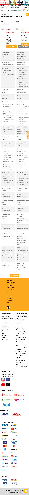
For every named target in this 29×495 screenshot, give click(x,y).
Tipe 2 (17, 21)
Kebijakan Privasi (6, 331)
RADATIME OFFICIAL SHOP (2, 7)
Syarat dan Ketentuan (7, 330)
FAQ (3, 333)
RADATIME (21, 5)
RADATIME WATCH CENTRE (7, 7)
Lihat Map (18, 349)
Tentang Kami (5, 328)
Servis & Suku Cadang (7, 318)
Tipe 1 (2, 21)
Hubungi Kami (5, 316)
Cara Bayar (4, 326)
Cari (27, 14)
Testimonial (5, 339)
